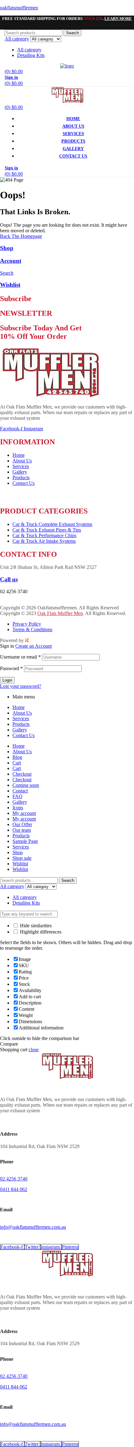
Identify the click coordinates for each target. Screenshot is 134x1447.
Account (10, 261)
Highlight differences (40, 931)
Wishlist (10, 284)
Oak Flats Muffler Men (60, 613)
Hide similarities (35, 925)
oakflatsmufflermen (19, 7)
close (34, 1049)
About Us (22, 713)
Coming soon (25, 785)
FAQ (17, 796)
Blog (17, 757)
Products (21, 724)
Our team (21, 830)
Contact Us (23, 735)
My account (24, 813)
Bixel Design (43, 640)
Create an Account (33, 646)
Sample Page (25, 841)
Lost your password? (20, 686)
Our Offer (22, 824)
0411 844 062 (13, 1189)
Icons (17, 807)
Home (18, 707)
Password (11, 668)
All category (29, 49)
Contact (20, 790)
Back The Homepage (21, 236)
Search (72, 33)
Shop (6, 248)
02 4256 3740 (13, 1178)
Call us (9, 579)
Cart (16, 762)
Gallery (19, 729)
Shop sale (21, 858)
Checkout (21, 774)
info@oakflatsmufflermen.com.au (33, 602)
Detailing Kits (31, 55)
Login (7, 680)
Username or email (20, 657)
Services (20, 718)
